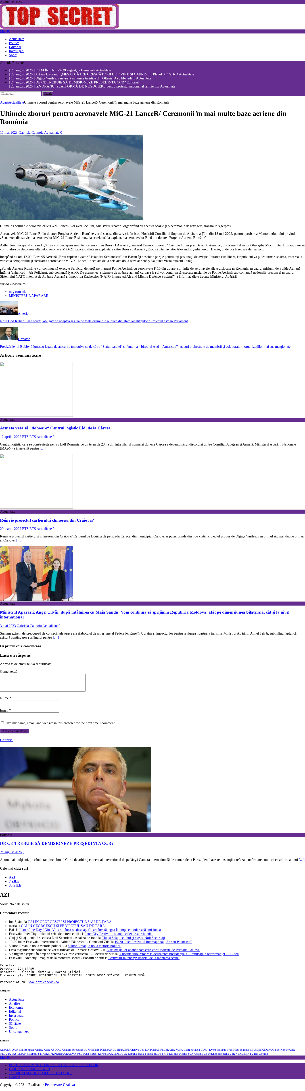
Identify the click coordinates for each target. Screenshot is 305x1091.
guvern (212, 1050)
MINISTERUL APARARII (28, 296)
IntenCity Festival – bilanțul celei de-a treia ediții (119, 934)
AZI (12, 878)
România (132, 1054)
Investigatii (16, 51)
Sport (13, 55)
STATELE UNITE (177, 1054)
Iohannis (221, 1050)
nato (277, 1050)
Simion (149, 1054)
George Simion (192, 1050)
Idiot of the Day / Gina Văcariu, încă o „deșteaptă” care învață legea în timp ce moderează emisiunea (90, 930)
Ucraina (198, 1054)
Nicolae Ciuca (287, 1050)
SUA (190, 1054)
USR (232, 1054)
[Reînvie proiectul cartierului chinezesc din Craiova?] (36, 508)
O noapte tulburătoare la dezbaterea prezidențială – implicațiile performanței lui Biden (179, 954)
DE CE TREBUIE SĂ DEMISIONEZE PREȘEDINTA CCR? (57, 844)
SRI (164, 1054)
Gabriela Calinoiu (31, 133)
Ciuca (47, 1050)
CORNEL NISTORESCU (98, 1050)
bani (21, 1050)
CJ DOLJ (56, 1050)
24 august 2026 (11, 853)
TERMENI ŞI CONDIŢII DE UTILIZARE (40, 1074)
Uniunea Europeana (218, 1054)
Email (4, 711)
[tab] (157, 878)
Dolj (142, 1050)
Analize (14, 1004)
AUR (15, 1050)
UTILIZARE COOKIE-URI (29, 1070)
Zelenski (263, 1054)
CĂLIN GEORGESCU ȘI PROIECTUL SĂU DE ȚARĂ (70, 922)
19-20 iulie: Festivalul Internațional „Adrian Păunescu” (153, 942)
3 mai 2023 (8, 626)
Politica (14, 43)
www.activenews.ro (44, 982)
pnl (40, 1054)
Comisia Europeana (72, 1050)
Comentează (8, 672)
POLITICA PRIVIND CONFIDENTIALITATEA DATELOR (53, 1066)
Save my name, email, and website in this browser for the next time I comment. (59, 724)
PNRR (46, 1054)
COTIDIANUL (121, 1050)
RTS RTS (29, 437)
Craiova (134, 1050)
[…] (43, 449)
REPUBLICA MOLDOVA (112, 1054)
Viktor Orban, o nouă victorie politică (94, 946)
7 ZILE (14, 882)
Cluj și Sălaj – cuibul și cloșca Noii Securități (133, 938)
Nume (5, 699)
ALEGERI (5, 1050)
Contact (14, 1078)
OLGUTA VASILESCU (13, 1054)
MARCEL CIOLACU (262, 1050)
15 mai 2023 (9, 133)
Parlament (32, 1054)
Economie (16, 1008)
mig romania (18, 292)
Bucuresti (29, 1050)
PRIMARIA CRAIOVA (63, 1054)
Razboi (93, 1054)
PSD (79, 1054)
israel (229, 1050)
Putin (86, 1054)
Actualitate (16, 39)
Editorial (15, 47)
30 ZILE (15, 886)
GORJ (204, 1050)
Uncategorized (19, 1032)
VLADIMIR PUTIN (247, 1054)
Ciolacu (39, 1050)
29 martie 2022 (10, 529)
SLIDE (157, 1054)
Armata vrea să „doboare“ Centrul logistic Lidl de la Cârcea (55, 428)
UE (205, 1054)
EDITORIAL (152, 1050)
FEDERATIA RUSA (171, 1050)
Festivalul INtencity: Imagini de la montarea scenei (144, 958)
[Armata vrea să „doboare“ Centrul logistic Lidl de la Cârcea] (36, 416)
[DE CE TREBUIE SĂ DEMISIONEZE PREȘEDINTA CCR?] (75, 831)
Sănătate (15, 1024)
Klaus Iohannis (241, 1050)
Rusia (141, 1054)
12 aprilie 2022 (10, 437)
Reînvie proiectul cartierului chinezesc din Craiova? (47, 520)
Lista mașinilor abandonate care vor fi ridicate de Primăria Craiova (153, 950)
